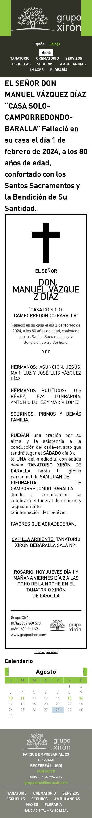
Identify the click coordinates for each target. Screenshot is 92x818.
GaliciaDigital (35, 810)
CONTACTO (46, 771)
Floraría (58, 69)
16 (81, 698)
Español (39, 43)
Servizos (73, 58)
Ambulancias (73, 64)
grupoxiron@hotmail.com (46, 782)
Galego (55, 43)
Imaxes (37, 69)
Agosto (46, 671)
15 (69, 698)
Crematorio (47, 58)
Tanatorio (19, 58)
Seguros (45, 64)
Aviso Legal (59, 810)
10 (11, 698)
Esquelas (21, 64)
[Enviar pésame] (46, 652)
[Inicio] (46, 18)
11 (22, 698)
